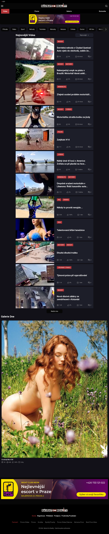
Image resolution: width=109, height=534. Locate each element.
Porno (37, 11)
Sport (23, 29)
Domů (34, 516)
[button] (104, 29)
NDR (3, 1)
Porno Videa (24, 522)
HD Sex (91, 29)
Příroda (5, 29)
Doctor (82, 29)
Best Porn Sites (91, 522)
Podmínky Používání (69, 516)
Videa (5, 11)
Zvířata (72, 29)
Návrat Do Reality (49, 528)
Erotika (40, 522)
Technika (42, 29)
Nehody (32, 29)
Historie (63, 29)
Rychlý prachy (50, 522)
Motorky (53, 29)
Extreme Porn (79, 522)
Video (14, 29)
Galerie (69, 11)
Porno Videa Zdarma (64, 522)
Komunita (102, 11)
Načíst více (54, 311)
